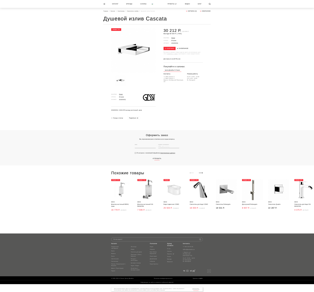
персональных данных (167, 153)
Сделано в (196, 278)
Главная (105, 11)
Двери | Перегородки (117, 268)
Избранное (206, 11)
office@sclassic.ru (189, 249)
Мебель (113, 253)
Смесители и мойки (133, 11)
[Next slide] (201, 173)
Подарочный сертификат (115, 247)
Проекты (171, 4)
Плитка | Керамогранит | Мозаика (118, 264)
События (152, 261)
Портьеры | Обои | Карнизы (136, 255)
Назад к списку (118, 118)
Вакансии (170, 261)
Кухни (113, 256)
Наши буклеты (154, 264)
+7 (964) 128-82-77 (169, 78)
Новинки (152, 249)
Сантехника (121, 11)
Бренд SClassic (170, 244)
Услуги (169, 256)
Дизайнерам (153, 258)
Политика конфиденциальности (163, 278)
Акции (151, 246)
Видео (187, 4)
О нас (169, 248)
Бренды (129, 4)
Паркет (113, 270)
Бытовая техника (136, 263)
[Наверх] (209, 271)
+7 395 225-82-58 (188, 246)
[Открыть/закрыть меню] (104, 4)
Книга (113, 251)
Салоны (143, 4)
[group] (172, 70)
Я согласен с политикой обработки (156, 153)
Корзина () (192, 11)
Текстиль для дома (136, 252)
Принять (195, 289)
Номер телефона (163, 144)
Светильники (115, 258)
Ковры (133, 249)
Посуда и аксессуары (134, 259)
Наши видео (153, 256)
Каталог (115, 4)
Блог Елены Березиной (153, 252)
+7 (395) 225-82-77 (169, 76)
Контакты (186, 243)
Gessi (121, 94)
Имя (136, 144)
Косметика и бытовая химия (135, 269)
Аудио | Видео (135, 265)
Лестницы (134, 246)
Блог (200, 4)
